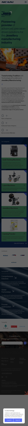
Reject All (18, 420)
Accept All (9, 420)
